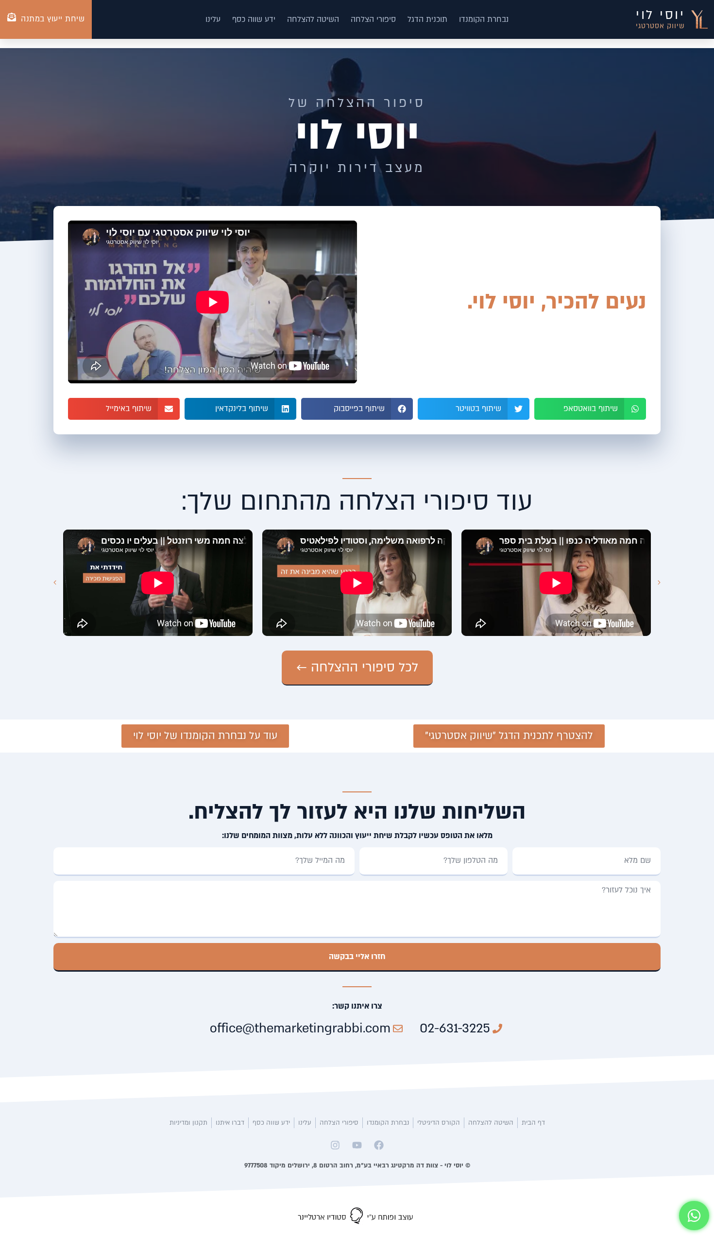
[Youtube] (357, 1145)
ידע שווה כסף (253, 19)
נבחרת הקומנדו (484, 19)
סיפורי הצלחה (373, 19)
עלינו (213, 19)
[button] (590, 409)
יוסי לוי (660, 15)
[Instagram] (335, 1145)
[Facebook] (379, 1145)
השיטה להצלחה (313, 19)
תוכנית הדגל (427, 19)
